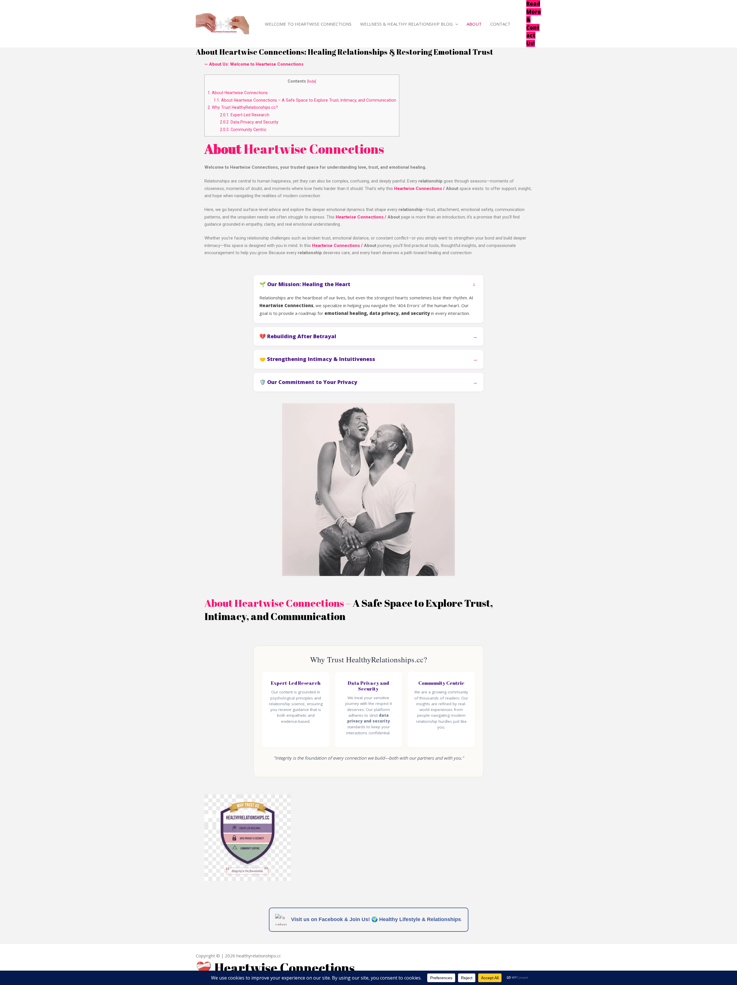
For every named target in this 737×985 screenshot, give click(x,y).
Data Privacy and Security (249, 122)
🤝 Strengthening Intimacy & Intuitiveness (317, 358)
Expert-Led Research (244, 115)
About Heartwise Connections (238, 92)
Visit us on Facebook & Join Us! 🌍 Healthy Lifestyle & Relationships (376, 919)
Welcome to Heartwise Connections (308, 24)
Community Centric (243, 129)
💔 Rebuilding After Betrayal (297, 336)
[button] (455, 24)
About (474, 24)
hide (311, 81)
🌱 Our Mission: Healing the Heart (304, 284)
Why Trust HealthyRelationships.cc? (243, 107)
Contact (500, 24)
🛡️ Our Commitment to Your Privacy (308, 382)
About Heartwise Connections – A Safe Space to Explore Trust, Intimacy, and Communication (305, 100)
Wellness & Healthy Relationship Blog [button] (406, 24)
